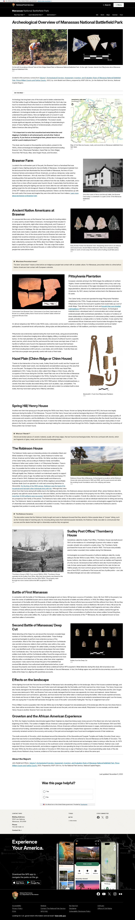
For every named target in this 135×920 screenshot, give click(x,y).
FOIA (14, 911)
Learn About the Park (35, 15)
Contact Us (16, 830)
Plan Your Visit (18, 15)
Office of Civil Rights (105, 908)
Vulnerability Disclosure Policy (79, 911)
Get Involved (51, 15)
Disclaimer (72, 908)
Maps (108, 15)
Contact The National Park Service (53, 908)
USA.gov (101, 906)
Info (97, 15)
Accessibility (16, 906)
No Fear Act (73, 906)
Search (107, 5)
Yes (47, 791)
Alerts (102, 15)
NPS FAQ (44, 911)
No (47, 797)
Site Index (73, 820)
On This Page (22, 93)
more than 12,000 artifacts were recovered (27, 496)
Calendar (115, 15)
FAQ (71, 817)
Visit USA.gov (60, 916)
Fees (121, 15)
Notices (43, 906)
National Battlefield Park (30, 10)
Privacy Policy (17, 908)
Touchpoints (84, 804)
